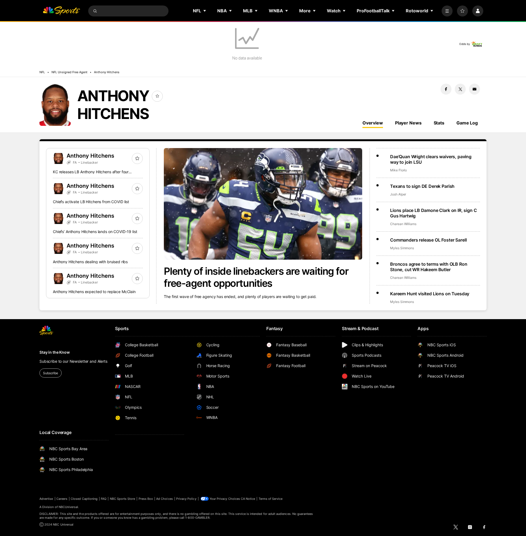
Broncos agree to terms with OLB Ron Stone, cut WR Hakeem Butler (428, 266)
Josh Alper (398, 194)
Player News (408, 123)
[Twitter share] (460, 89)
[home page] (61, 11)
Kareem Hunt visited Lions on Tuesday (429, 293)
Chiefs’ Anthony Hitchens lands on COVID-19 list (95, 231)
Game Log (467, 123)
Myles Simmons (402, 248)
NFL (42, 72)
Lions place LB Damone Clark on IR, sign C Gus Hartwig (433, 213)
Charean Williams (403, 224)
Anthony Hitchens (106, 72)
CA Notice (248, 499)
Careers (61, 499)
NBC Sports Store (122, 499)
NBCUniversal (68, 507)
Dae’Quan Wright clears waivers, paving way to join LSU (430, 159)
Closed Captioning (84, 499)
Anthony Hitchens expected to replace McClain (94, 291)
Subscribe (50, 373)
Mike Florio (398, 170)
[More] (447, 10)
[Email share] (474, 89)
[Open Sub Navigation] (205, 10)
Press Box (146, 499)
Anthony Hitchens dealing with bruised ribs (90, 261)
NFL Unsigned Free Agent (69, 72)
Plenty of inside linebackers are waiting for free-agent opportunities (256, 277)
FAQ (103, 499)
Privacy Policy (186, 499)
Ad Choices (164, 499)
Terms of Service (271, 499)
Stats (439, 123)
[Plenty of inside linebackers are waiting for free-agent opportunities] (263, 204)
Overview (372, 123)
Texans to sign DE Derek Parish (422, 186)
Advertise (46, 499)
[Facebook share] (446, 89)
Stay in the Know (54, 352)
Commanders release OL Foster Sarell (428, 240)
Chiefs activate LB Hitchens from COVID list (91, 201)
